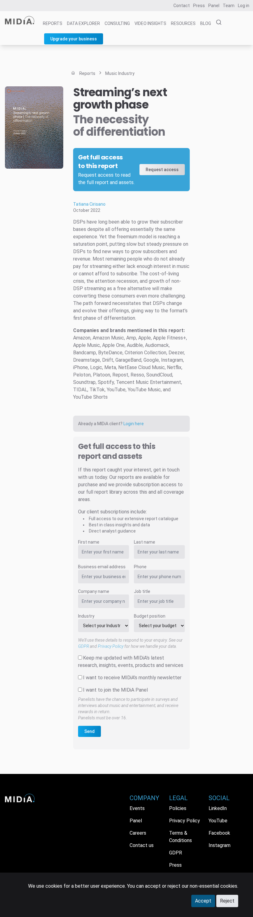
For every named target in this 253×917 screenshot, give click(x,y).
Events (137, 808)
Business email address (102, 566)
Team (228, 5)
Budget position (149, 616)
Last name (144, 542)
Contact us (142, 845)
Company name (93, 591)
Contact (181, 5)
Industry (86, 616)
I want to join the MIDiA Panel (115, 690)
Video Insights (150, 23)
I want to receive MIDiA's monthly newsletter (132, 678)
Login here (133, 423)
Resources (183, 23)
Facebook (219, 833)
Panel (213, 5)
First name (88, 542)
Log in (243, 5)
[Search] (217, 22)
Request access (162, 169)
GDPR (83, 646)
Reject (227, 901)
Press (199, 5)
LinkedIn (218, 808)
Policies (177, 808)
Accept (203, 901)
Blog (205, 23)
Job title (142, 591)
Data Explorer (83, 23)
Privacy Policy (110, 646)
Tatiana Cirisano (89, 204)
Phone (140, 566)
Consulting (117, 23)
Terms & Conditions (180, 836)
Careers (138, 833)
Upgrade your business (73, 38)
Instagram (219, 845)
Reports (52, 23)
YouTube (218, 821)
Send (89, 731)
